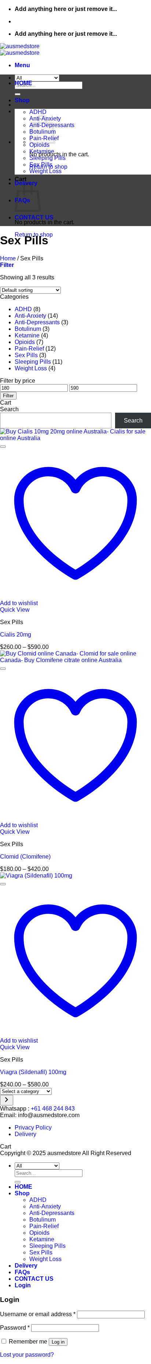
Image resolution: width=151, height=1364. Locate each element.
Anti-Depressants (37, 322)
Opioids (39, 145)
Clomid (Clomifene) (25, 856)
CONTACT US (34, 217)
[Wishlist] (3, 447)
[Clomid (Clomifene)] (75, 660)
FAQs (22, 1272)
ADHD (38, 112)
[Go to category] (6, 1100)
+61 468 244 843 (53, 1108)
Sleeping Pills (47, 158)
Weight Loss (45, 171)
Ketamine (41, 151)
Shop (22, 100)
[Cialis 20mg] (75, 438)
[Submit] (18, 94)
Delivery (25, 1134)
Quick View (15, 610)
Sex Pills (40, 164)
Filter (8, 395)
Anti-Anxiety (30, 316)
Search (9, 409)
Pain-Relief (29, 348)
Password (15, 1328)
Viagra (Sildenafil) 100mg (33, 1072)
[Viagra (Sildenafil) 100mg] (36, 875)
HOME (23, 83)
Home (8, 258)
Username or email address (38, 1314)
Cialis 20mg (15, 634)
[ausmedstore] (20, 49)
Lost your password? (27, 1355)
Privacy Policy (33, 1127)
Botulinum (28, 329)
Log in (58, 1342)
